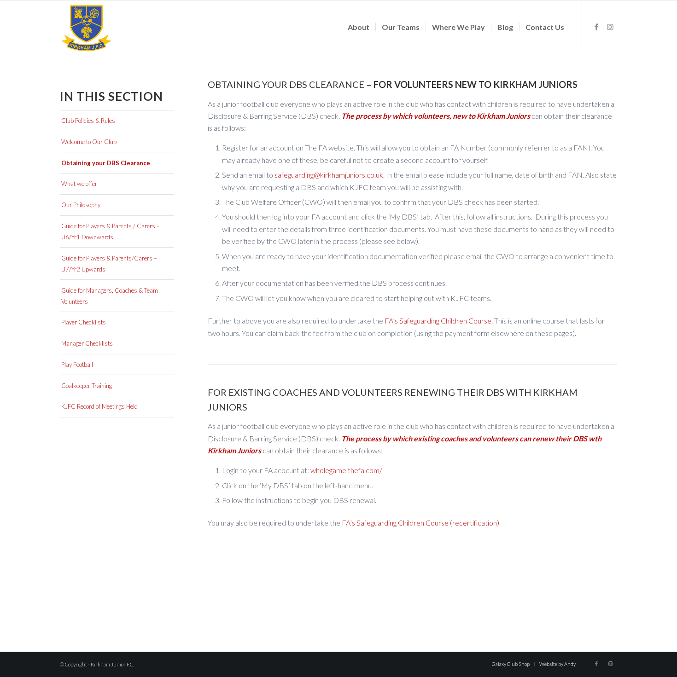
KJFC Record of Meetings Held (99, 406)
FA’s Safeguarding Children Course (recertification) (420, 522)
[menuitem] (358, 27)
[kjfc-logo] (86, 27)
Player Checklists (83, 322)
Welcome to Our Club (89, 141)
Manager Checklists (87, 343)
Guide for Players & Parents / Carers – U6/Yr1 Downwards (110, 231)
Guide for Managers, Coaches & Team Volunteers (109, 296)
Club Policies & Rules (88, 120)
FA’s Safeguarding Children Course (438, 320)
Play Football (77, 364)
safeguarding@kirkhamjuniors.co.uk (328, 174)
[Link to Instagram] (610, 27)
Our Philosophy (80, 204)
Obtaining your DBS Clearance (105, 163)
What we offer (79, 183)
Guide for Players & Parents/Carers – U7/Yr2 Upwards (109, 264)
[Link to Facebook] (596, 27)
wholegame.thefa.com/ (346, 470)
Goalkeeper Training (86, 385)
